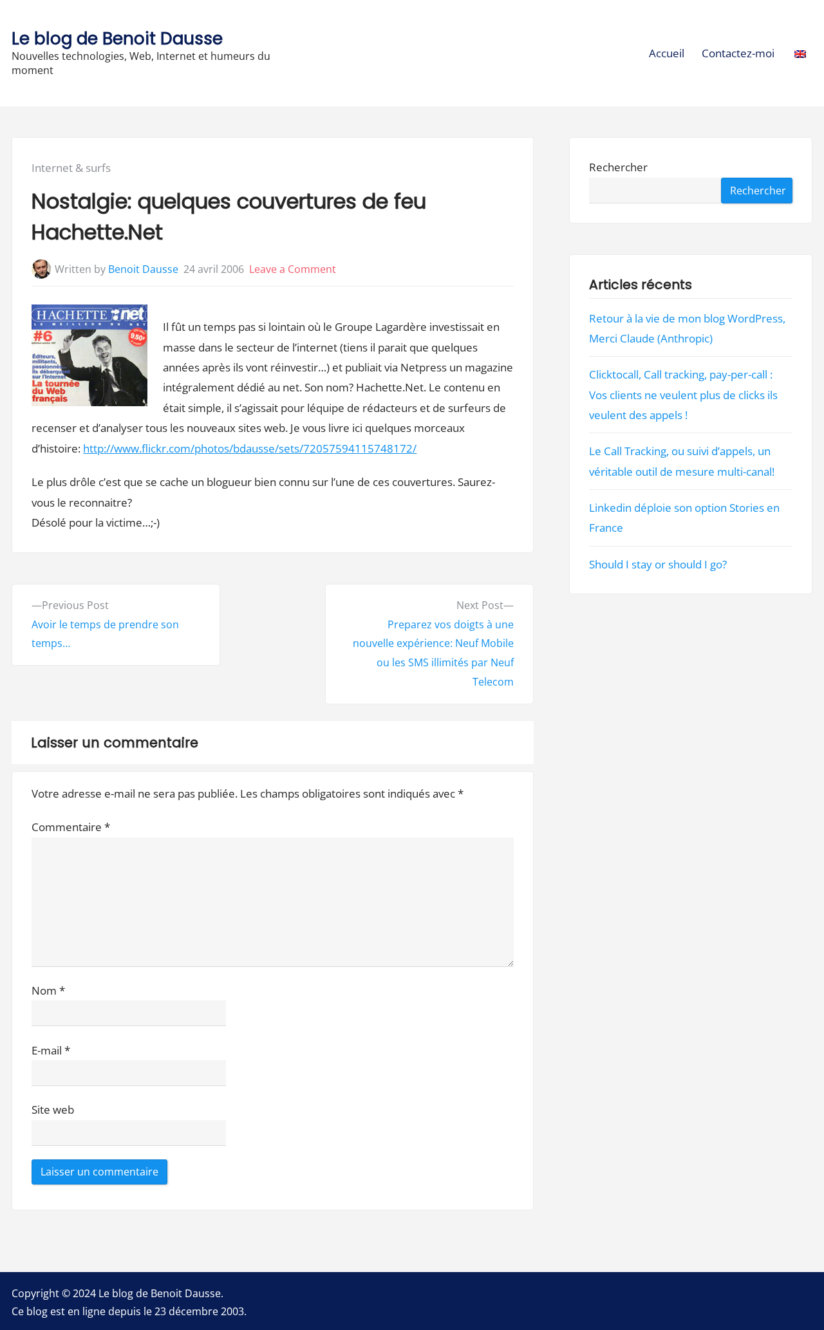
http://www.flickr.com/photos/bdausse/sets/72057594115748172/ (250, 448)
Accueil (666, 53)
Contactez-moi (738, 53)
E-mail (51, 1050)
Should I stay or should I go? (658, 564)
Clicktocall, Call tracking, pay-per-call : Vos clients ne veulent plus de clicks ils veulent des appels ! (683, 395)
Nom (48, 990)
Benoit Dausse (143, 269)
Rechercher (618, 167)
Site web (53, 1109)
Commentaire (71, 827)
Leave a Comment (292, 269)
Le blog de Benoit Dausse (117, 38)
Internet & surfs (71, 167)
